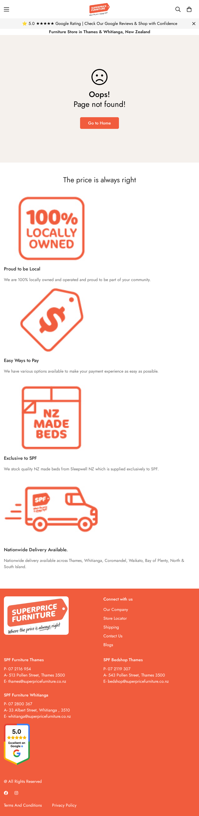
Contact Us (112, 636)
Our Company (115, 609)
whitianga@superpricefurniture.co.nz (39, 716)
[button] (189, 9)
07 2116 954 (19, 669)
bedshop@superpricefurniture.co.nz (138, 681)
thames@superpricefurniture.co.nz (37, 681)
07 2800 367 (20, 704)
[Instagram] (16, 793)
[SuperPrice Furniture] (99, 9)
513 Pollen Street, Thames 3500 (37, 675)
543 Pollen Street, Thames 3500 (136, 675)
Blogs (108, 645)
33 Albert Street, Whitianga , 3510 (39, 710)
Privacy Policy (64, 805)
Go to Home (99, 123)
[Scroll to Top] (189, 788)
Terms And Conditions (23, 805)
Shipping (111, 627)
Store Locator (115, 618)
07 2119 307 (119, 669)
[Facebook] (6, 793)
